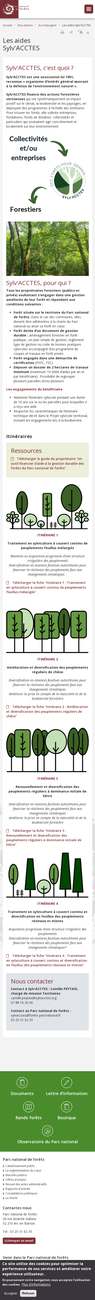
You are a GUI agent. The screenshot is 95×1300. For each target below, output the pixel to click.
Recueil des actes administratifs (26, 1184)
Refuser (28, 1293)
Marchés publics (16, 1175)
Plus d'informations (36, 1284)
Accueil (7, 25)
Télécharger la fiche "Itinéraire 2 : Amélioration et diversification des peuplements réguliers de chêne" (47, 711)
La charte (12, 1198)
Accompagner (47, 25)
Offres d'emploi (16, 1180)
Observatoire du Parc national (47, 1141)
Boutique (66, 1117)
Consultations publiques (21, 1193)
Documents (22, 1093)
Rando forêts (28, 1117)
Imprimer (62, 32)
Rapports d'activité (18, 1189)
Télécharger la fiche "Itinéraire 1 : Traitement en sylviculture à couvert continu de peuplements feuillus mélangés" (46, 587)
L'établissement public (20, 1166)
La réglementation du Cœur (24, 1170)
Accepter (10, 1293)
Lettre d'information (66, 1093)
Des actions (25, 25)
